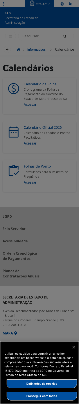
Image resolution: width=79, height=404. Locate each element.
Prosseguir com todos (41, 396)
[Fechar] (74, 347)
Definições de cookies (41, 383)
